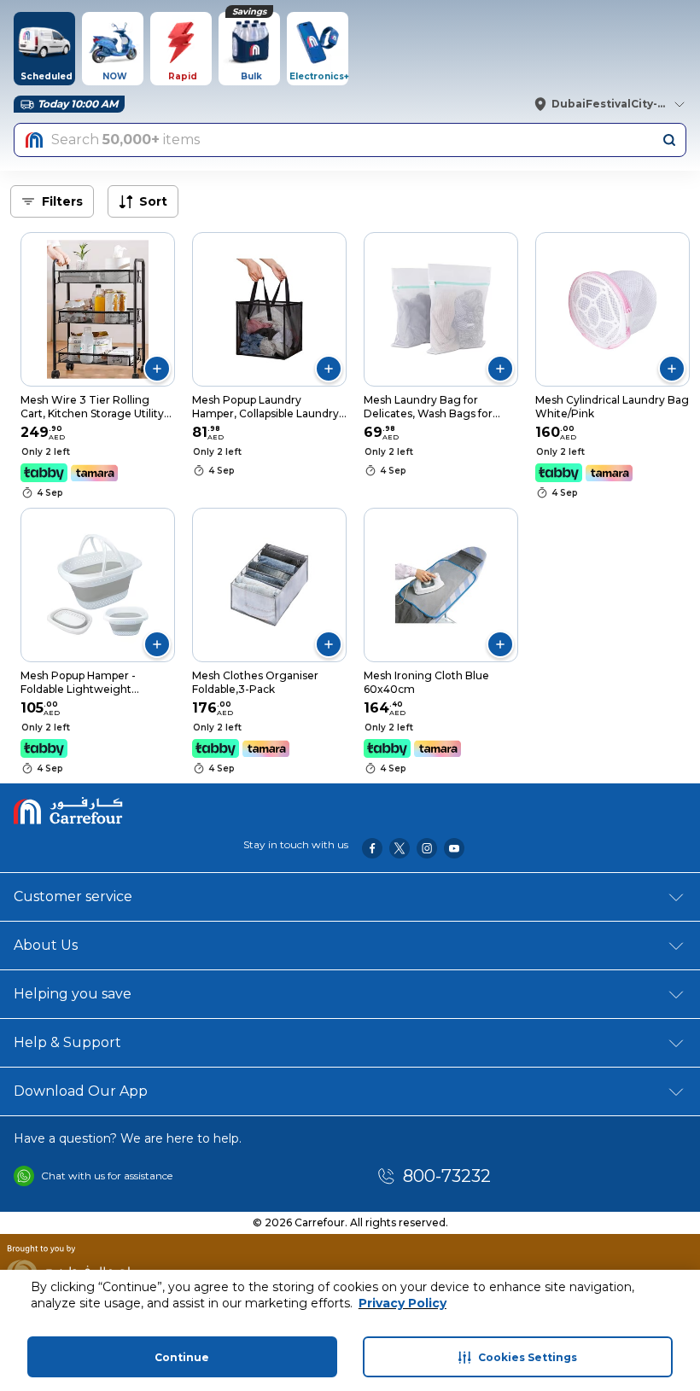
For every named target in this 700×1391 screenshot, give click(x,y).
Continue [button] (182, 1357)
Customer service (73, 896)
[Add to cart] (157, 368)
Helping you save (72, 994)
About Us (46, 945)
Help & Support (67, 1042)
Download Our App (81, 1091)
